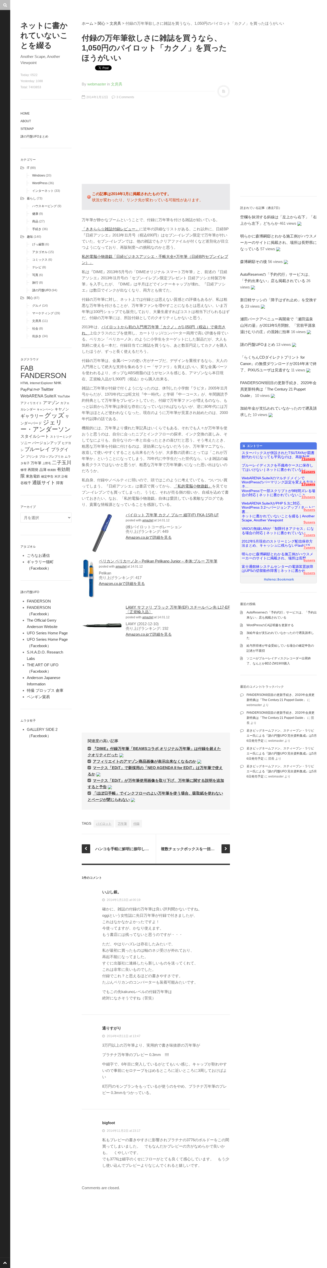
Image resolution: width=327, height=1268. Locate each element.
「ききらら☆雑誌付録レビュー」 (110, 229)
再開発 (33, 470)
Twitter (47, 389)
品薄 (42, 470)
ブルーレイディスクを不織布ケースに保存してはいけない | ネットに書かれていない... (277, 467)
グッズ (54, 415)
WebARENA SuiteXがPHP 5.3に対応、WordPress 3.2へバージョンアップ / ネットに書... (278, 505)
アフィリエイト (31, 403)
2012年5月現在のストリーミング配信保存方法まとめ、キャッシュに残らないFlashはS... (277, 543)
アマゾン (51, 402)
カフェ (64, 403)
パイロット (103, 823)
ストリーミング (61, 436)
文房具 (36, 321)
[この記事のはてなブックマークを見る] (121, 755)
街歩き (36, 336)
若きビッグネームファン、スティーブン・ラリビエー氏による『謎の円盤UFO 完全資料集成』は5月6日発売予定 (282, 736)
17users (308, 484)
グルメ (36, 305)
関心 (30, 298)
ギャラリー (31, 416)
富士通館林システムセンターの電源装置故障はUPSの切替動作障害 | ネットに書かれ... (277, 569)
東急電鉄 (33, 476)
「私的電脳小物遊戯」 (193, 486)
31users (308, 472)
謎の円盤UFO (41, 290)
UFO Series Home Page (47, 633)
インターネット (43, 191)
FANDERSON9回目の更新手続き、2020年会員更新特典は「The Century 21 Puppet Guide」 (278, 389)
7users (309, 535)
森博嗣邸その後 (253, 261)
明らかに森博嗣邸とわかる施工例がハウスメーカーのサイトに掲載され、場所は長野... (277, 556)
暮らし (31, 198)
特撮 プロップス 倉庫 (45, 690)
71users (308, 459)
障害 (59, 483)
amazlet (147, 520)
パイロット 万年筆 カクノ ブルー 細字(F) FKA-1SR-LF (172, 515)
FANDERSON (43, 375)
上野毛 (46, 463)
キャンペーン (45, 409)
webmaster (96, 84)
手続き (36, 229)
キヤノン (62, 409)
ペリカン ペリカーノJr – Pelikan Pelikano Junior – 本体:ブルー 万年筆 (158, 561)
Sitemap (27, 129)
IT (28, 168)
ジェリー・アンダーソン (45, 426)
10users (308, 497)
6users (309, 560)
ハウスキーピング (44, 206)
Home (25, 113)
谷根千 (25, 483)
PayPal (26, 389)
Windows (38, 175)
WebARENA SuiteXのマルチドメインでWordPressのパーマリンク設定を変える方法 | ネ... (278, 480)
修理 (23, 470)
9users (309, 510)
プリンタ (32, 456)
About (25, 121)
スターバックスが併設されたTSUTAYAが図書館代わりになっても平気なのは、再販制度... (278, 455)
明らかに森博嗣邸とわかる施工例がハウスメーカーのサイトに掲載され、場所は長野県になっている (278, 242)
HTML (24, 383)
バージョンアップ (46, 443)
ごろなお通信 (38, 555)
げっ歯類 (38, 244)
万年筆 (36, 463)
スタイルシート (34, 436)
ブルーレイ (37, 449)
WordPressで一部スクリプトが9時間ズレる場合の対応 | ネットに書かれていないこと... (278, 493)
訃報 (65, 476)
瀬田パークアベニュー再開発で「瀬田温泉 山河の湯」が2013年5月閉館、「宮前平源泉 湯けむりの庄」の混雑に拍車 (279, 325)
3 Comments (125, 97)
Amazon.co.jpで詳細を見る (149, 537)
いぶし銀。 (111, 892)
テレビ (36, 267)
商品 (35, 221)
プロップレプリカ (51, 456)
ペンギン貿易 (38, 697)
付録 (136, 823)
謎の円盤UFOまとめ (34, 136)
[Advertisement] (156, 144)
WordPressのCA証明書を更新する (270, 625)
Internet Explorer (41, 383)
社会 (35, 328)
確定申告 (47, 476)
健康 (35, 214)
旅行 (35, 282)
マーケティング (43, 313)
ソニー (25, 443)
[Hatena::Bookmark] (279, 579)
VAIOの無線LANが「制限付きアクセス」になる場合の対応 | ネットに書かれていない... (278, 531)
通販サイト (43, 482)
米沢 (57, 476)
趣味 (30, 236)
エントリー (254, 446)
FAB (26, 368)
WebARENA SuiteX (38, 396)
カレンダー (28, 409)
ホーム (87, 23)
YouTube (63, 396)
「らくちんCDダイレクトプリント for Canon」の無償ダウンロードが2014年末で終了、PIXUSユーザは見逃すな (278, 363)
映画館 (52, 469)
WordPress (40, 183)
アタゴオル (40, 252)
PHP (36, 390)
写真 (35, 275)
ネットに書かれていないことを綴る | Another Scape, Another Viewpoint (278, 518)
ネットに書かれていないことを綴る (44, 35)
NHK (57, 383)
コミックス (40, 259)
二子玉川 (61, 462)
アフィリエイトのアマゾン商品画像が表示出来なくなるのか (144, 761)
